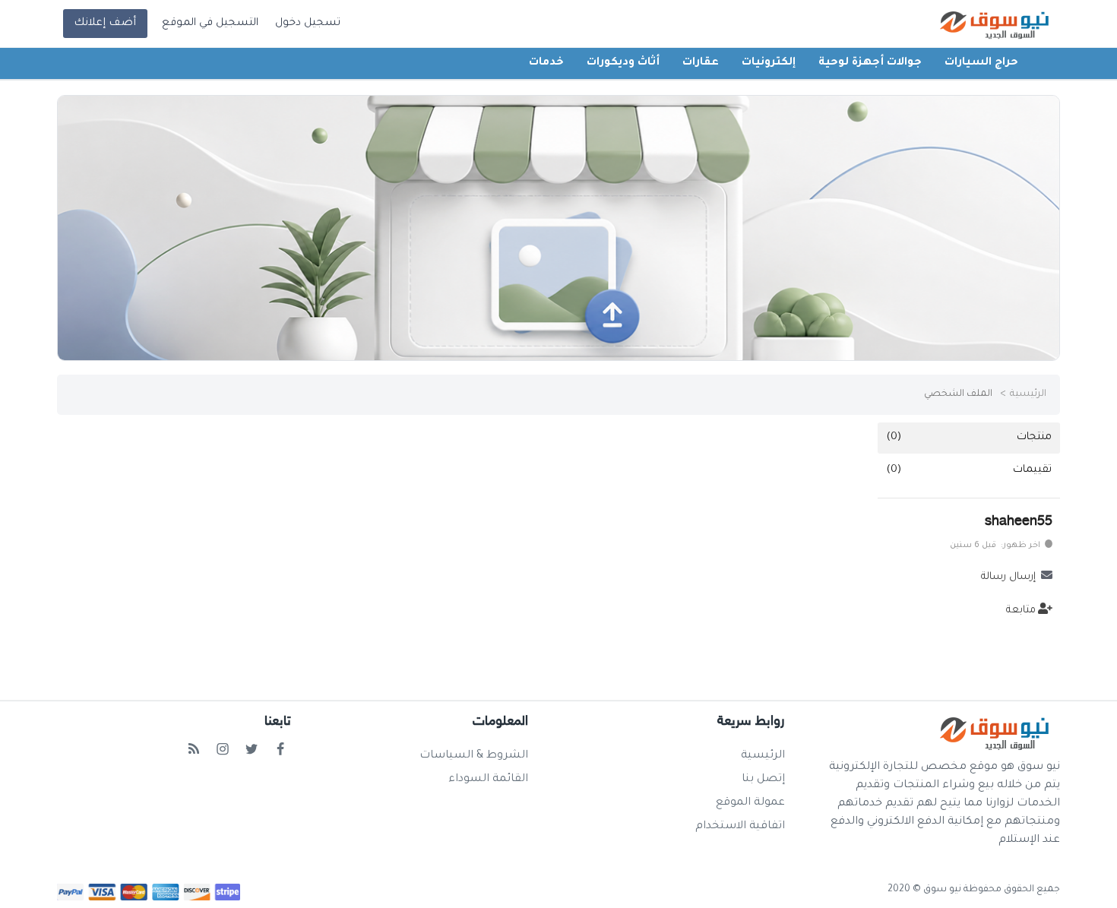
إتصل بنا (763, 780)
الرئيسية (1028, 394)
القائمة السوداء (488, 780)
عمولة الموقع (750, 803)
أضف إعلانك (105, 23)
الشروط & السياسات (473, 756)
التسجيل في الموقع (210, 23)
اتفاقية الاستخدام (740, 827)
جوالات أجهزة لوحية (870, 63)
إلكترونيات (769, 63)
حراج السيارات (981, 63)
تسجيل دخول (307, 23)
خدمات (546, 63)
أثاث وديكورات (623, 63)
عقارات (700, 63)
